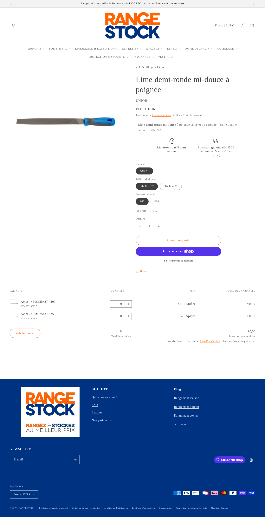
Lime (160, 67)
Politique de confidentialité (86, 508)
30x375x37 (171, 186)
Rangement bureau (186, 406)
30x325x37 (147, 186)
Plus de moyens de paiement (178, 260)
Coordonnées (165, 508)
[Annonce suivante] (254, 3)
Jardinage (180, 424)
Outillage (148, 67)
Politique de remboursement (53, 508)
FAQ (95, 404)
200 (142, 201)
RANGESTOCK (27, 508)
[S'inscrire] (75, 459)
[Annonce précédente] (11, 3)
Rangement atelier (186, 415)
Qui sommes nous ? (105, 397)
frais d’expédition (210, 341)
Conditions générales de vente (191, 508)
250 (158, 202)
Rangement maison (186, 398)
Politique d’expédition (143, 508)
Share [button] (143, 271)
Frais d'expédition (161, 115)
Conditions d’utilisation (116, 508)
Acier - (144, 170)
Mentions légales (219, 508)
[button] (14, 25)
